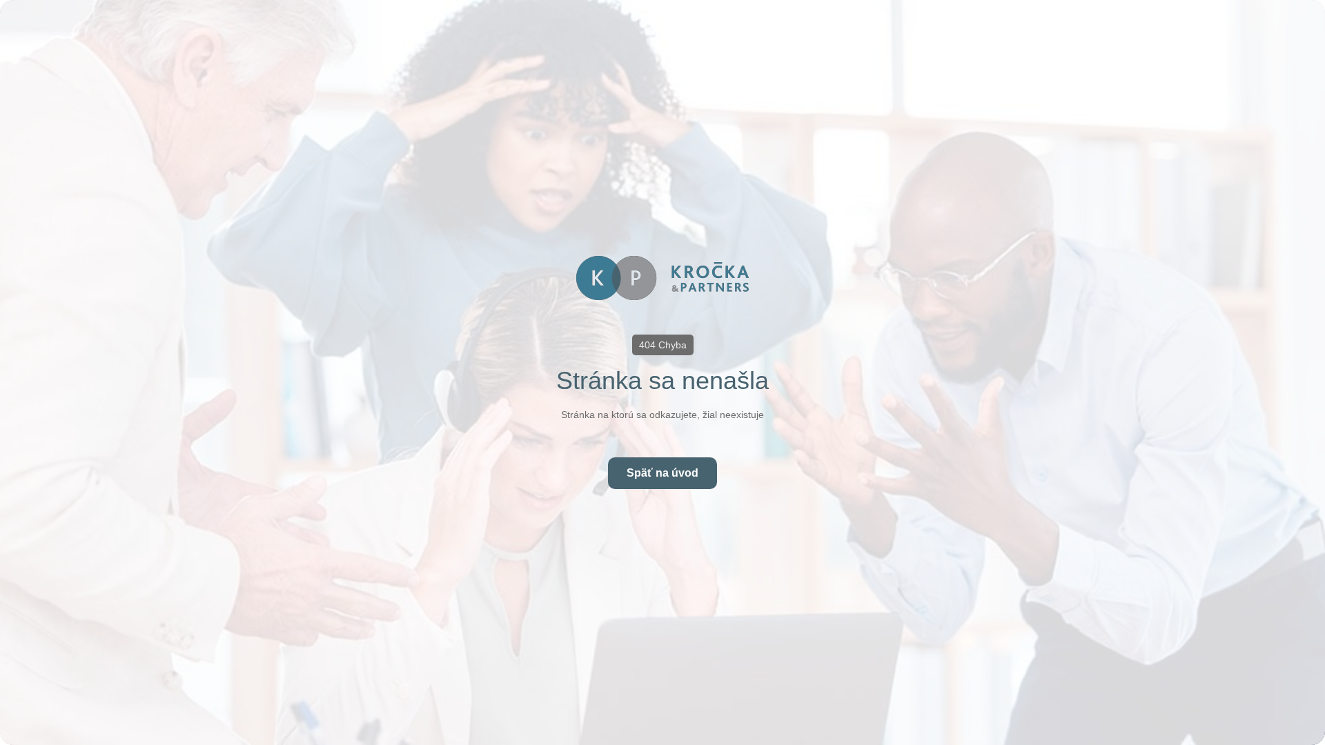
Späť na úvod (662, 473)
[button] (663, 345)
